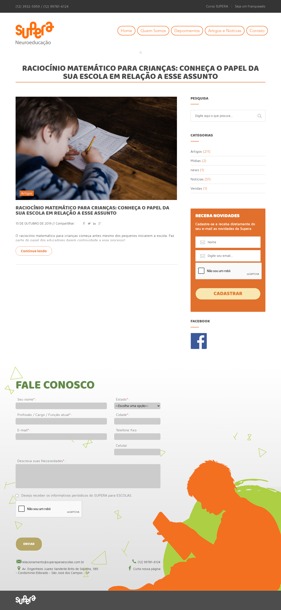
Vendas (196, 188)
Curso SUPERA (217, 6)
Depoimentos (187, 30)
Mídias (196, 161)
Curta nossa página (146, 569)
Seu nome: (26, 399)
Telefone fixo (126, 430)
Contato (257, 30)
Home (126, 30)
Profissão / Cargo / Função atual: (44, 415)
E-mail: (24, 430)
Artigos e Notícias (224, 30)
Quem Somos (153, 30)
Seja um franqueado (250, 6)
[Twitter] (89, 223)
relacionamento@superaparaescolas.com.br (53, 562)
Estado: (123, 399)
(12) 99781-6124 (149, 562)
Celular (121, 445)
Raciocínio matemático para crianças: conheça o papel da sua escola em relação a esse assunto (92, 211)
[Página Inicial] (38, 34)
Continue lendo (34, 251)
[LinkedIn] (94, 223)
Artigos (26, 193)
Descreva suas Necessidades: (41, 461)
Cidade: (123, 415)
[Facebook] (84, 223)
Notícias (197, 179)
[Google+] (99, 223)
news (195, 170)
